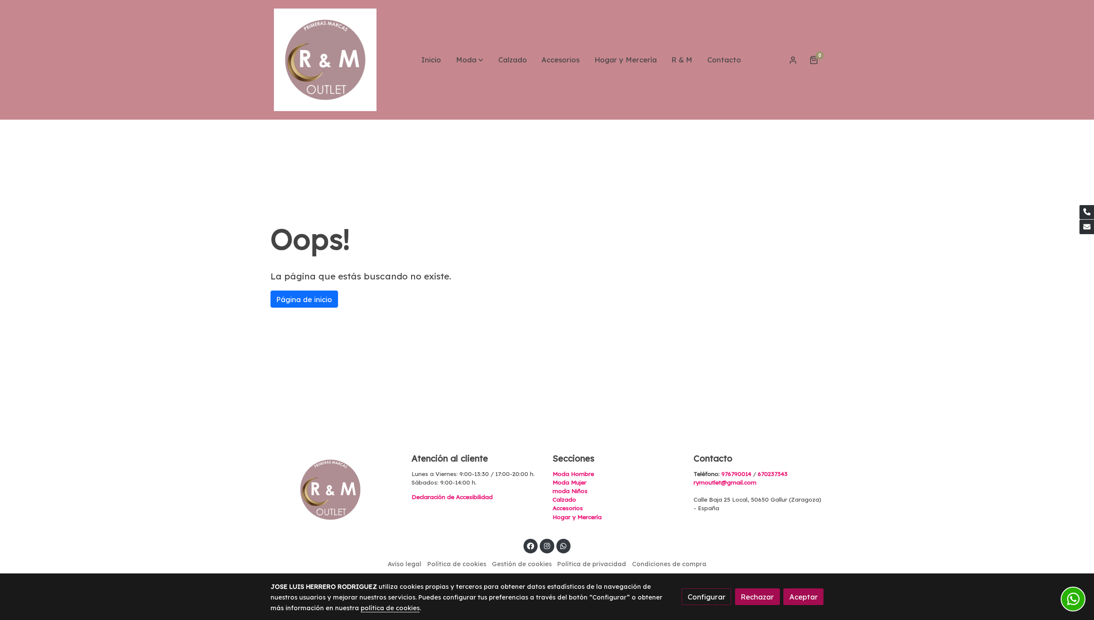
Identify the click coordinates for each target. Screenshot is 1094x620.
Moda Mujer (569, 482)
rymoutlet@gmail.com (725, 482)
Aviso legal (404, 564)
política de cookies (390, 608)
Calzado (564, 499)
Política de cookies (456, 564)
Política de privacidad (591, 564)
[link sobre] (335, 489)
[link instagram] (547, 545)
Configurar (707, 596)
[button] (470, 59)
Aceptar (803, 596)
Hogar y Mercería (577, 517)
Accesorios (568, 508)
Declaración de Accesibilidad (452, 497)
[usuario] (793, 60)
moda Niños (570, 491)
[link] (325, 60)
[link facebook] (530, 545)
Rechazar (757, 596)
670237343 (773, 473)
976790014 (736, 473)
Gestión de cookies (522, 564)
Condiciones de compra (669, 564)
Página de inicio (304, 299)
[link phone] (1086, 212)
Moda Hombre (573, 473)
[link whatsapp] (564, 545)
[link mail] (1086, 227)
